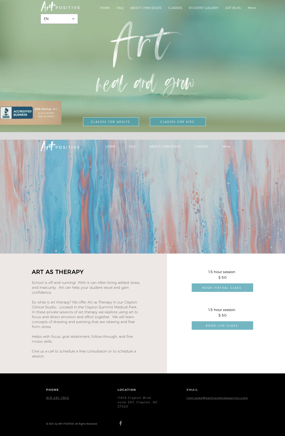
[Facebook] (121, 423)
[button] (175, 8)
